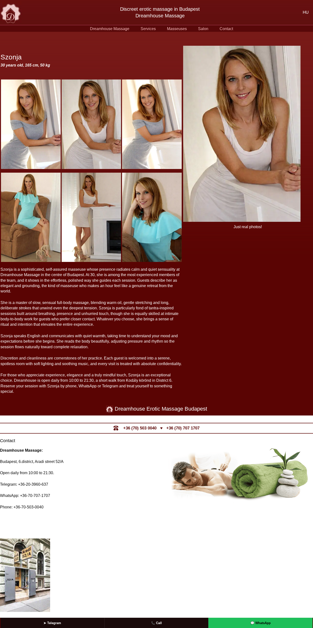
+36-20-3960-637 (33, 484)
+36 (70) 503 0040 (139, 428)
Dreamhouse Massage (109, 29)
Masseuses (177, 29)
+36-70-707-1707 (35, 495)
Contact (226, 29)
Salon (203, 29)
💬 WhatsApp (260, 623)
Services (148, 29)
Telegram (52, 623)
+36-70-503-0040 (28, 507)
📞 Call (156, 623)
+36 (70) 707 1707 (183, 428)
